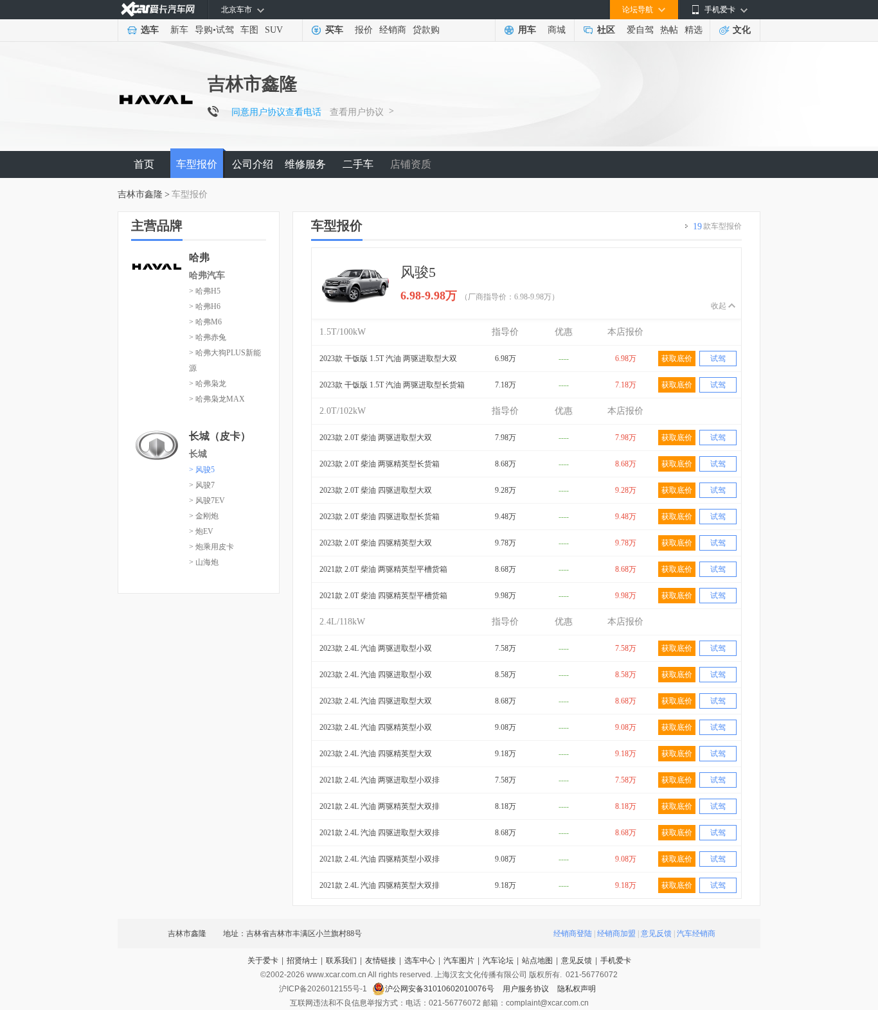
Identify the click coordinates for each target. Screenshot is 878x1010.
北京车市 (236, 9)
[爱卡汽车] (158, 9)
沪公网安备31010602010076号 (440, 988)
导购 (204, 30)
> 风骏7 (202, 485)
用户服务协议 (527, 988)
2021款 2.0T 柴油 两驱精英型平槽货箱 (383, 569)
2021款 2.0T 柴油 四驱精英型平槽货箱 (383, 595)
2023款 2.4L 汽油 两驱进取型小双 (375, 648)
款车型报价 (717, 226)
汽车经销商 (696, 933)
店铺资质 (410, 164)
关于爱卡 (262, 960)
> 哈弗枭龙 (207, 383)
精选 (694, 30)
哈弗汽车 (207, 275)
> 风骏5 (202, 469)
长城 (198, 454)
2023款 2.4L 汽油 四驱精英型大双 (375, 753)
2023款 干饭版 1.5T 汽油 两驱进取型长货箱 (392, 384)
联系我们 (341, 960)
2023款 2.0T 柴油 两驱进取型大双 (375, 437)
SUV (274, 30)
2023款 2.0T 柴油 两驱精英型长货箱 (379, 463)
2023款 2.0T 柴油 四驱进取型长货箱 (379, 516)
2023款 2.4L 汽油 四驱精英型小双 (375, 727)
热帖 (669, 30)
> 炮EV (201, 531)
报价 (364, 30)
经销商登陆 (572, 933)
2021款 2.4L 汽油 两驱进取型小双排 (379, 779)
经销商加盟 (616, 933)
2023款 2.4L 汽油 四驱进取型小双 (375, 674)
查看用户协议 (357, 112)
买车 (334, 30)
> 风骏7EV (207, 500)
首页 (144, 164)
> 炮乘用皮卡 (211, 546)
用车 (527, 30)
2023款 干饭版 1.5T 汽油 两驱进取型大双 (388, 358)
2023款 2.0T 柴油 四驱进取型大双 (375, 490)
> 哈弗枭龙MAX (217, 398)
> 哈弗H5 (204, 291)
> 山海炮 (204, 562)
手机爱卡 (615, 960)
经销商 (392, 30)
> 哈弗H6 (204, 306)
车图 (249, 30)
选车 (150, 30)
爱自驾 (640, 30)
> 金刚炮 (204, 515)
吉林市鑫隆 (140, 194)
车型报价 (196, 164)
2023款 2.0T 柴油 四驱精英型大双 (375, 542)
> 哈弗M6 (205, 321)
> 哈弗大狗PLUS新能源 (225, 360)
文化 (742, 30)
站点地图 (537, 960)
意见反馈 (656, 933)
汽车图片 (458, 960)
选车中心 (419, 960)
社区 (606, 30)
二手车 (358, 164)
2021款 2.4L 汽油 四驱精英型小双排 (379, 859)
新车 (179, 30)
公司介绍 (252, 164)
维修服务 (305, 164)
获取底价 (676, 358)
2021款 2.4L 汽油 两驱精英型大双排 (379, 806)
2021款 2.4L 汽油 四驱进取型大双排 (379, 832)
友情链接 (380, 960)
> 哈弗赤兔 (207, 337)
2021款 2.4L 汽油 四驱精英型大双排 (379, 885)
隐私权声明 (576, 988)
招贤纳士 (302, 960)
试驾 (225, 30)
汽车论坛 (498, 960)
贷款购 (426, 30)
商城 (557, 30)
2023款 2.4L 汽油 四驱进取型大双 (375, 700)
